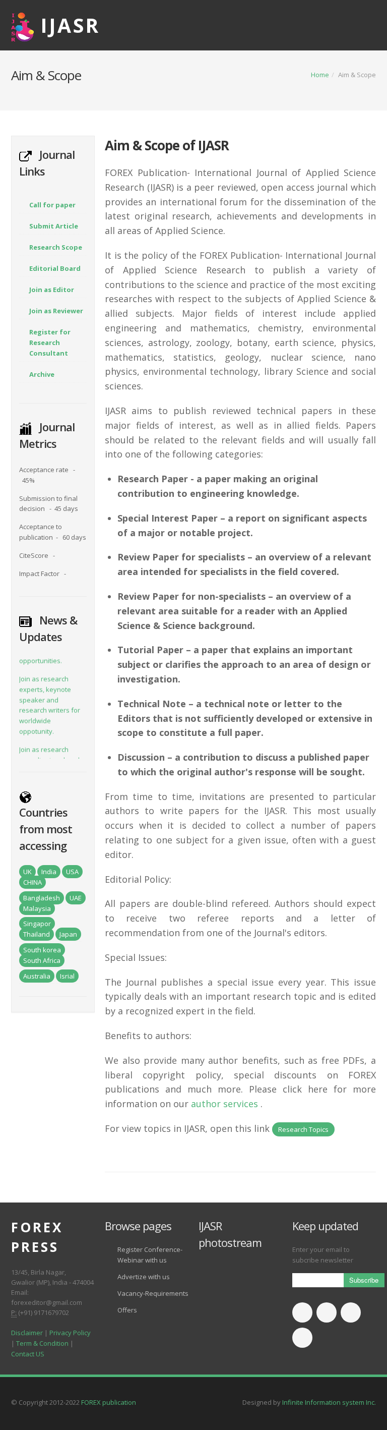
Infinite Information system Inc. (329, 1402)
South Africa (41, 960)
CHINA (32, 882)
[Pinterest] (302, 1337)
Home (320, 74)
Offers (127, 1309)
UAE (76, 897)
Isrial (67, 976)
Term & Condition (42, 1343)
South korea (42, 949)
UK (27, 871)
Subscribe (363, 1280)
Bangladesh (41, 897)
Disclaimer (27, 1332)
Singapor (37, 923)
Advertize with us (143, 1276)
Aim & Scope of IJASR (167, 145)
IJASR (70, 25)
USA (72, 871)
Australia (36, 976)
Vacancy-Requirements (152, 1293)
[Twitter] (326, 1312)
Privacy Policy (70, 1332)
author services (224, 1104)
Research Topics (303, 1129)
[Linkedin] (351, 1312)
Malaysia (37, 908)
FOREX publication (108, 1402)
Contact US (27, 1353)
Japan (68, 934)
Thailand (36, 934)
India (48, 871)
